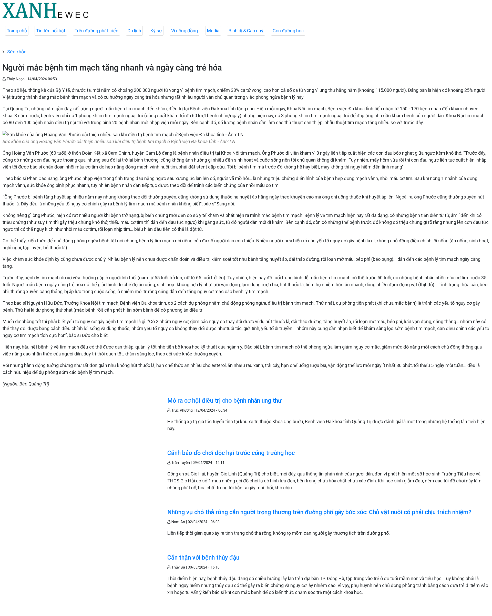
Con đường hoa (288, 30)
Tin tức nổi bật (50, 30)
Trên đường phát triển (96, 30)
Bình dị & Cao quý (246, 30)
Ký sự (156, 30)
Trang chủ (17, 30)
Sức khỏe (16, 51)
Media (213, 30)
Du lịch (134, 30)
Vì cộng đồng (184, 30)
